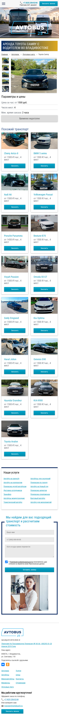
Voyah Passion (11, 277)
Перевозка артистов (38, 490)
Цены (18, 675)
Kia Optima (39, 318)
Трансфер (7, 494)
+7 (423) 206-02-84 (30, 3)
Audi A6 (8, 194)
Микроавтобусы (7, 679)
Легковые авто (7, 687)
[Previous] (13, 76)
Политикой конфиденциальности (21, 562)
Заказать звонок (48, 3)
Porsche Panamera (13, 236)
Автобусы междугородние (14, 498)
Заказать (15, 166)
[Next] (55, 76)
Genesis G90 (40, 359)
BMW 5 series (40, 153)
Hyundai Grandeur (13, 400)
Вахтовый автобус (37, 498)
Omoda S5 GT (40, 277)
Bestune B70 (40, 236)
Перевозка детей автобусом (15, 486)
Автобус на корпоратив (13, 482)
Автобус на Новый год (39, 486)
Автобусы (5, 675)
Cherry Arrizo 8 (11, 153)
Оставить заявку (29, 570)
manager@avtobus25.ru (13, 706)
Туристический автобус (13, 502)
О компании (20, 683)
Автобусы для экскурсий (40, 478)
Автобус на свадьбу (11, 478)
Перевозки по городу (38, 482)
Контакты (20, 679)
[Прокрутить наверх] (8, 712)
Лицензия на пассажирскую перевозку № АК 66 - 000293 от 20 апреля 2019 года (26, 645)
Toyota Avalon (11, 441)
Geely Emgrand (11, 318)
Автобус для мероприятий (40, 502)
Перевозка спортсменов (40, 494)
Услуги (18, 671)
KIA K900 (38, 400)
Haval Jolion (10, 359)
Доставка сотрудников (13, 490)
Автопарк (5, 671)
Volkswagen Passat (43, 194)
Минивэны (5, 683)
